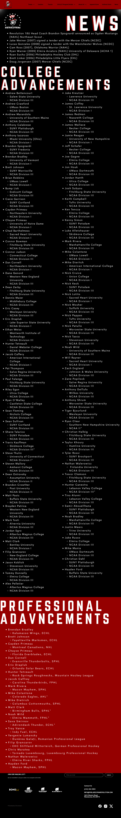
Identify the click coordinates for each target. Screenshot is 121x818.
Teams (30, 4)
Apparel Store (94, 4)
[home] (13, 5)
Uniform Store (106, 4)
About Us (81, 4)
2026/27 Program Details (65, 4)
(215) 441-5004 (89, 789)
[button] (30, 4)
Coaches (40, 4)
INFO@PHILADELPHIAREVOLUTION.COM (98, 792)
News (116, 4)
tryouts (50, 4)
